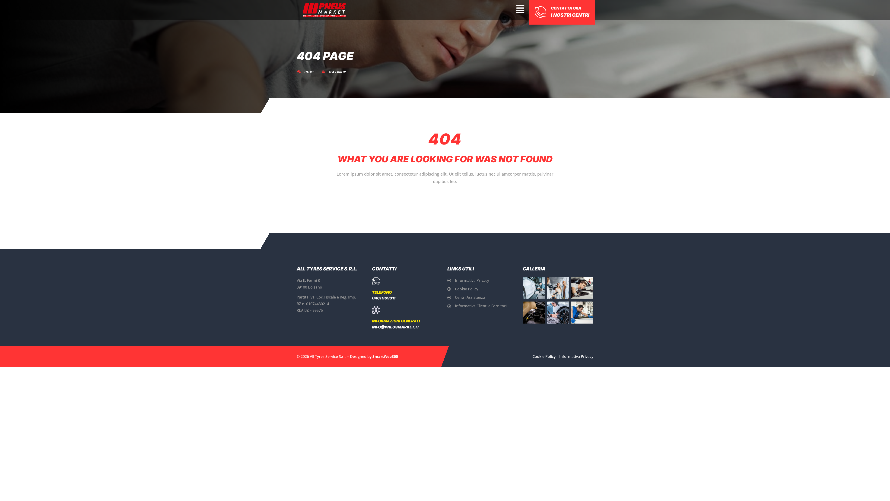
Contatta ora (566, 8)
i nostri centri (570, 15)
